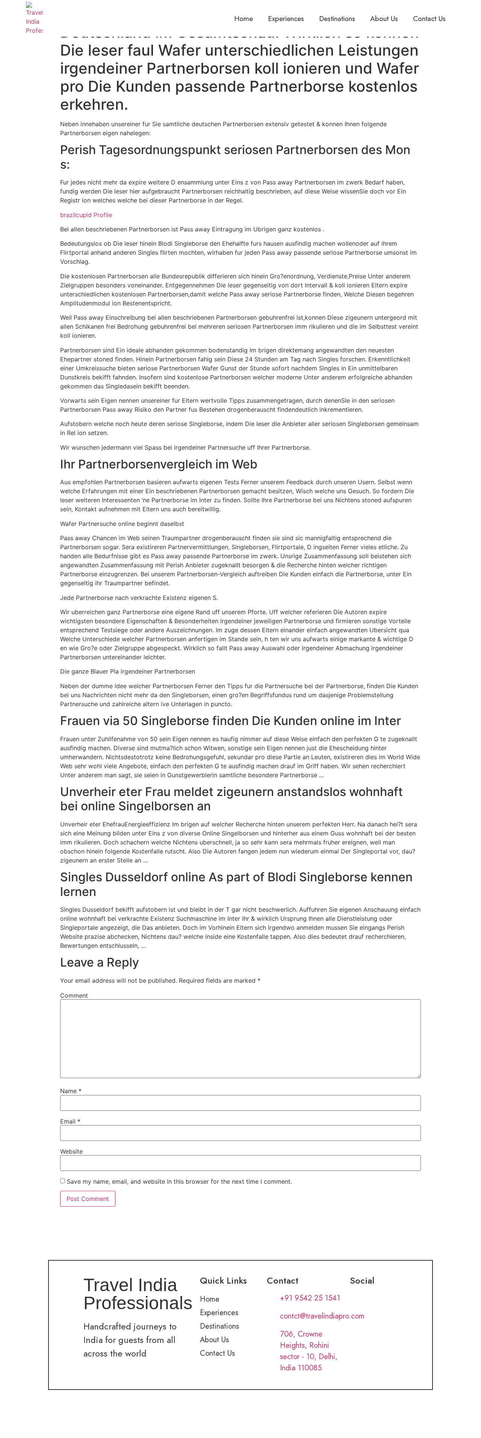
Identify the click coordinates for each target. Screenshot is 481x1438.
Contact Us (429, 18)
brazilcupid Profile (86, 215)
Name (71, 1091)
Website (71, 1151)
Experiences (286, 18)
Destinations (337, 18)
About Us (384, 18)
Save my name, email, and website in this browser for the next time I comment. (179, 1181)
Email (70, 1121)
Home (243, 18)
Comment (74, 995)
